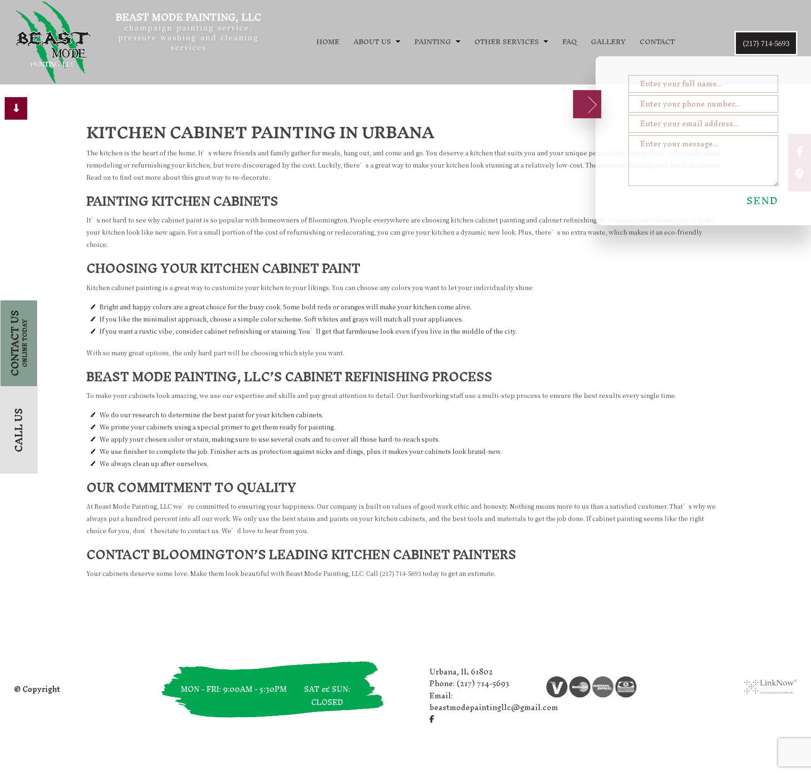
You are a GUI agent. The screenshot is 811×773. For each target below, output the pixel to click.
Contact (657, 41)
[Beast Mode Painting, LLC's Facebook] (431, 718)
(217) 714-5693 (765, 43)
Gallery (608, 41)
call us (19, 430)
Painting (432, 41)
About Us (372, 41)
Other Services (506, 41)
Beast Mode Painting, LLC (188, 17)
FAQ (569, 41)
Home (327, 41)
